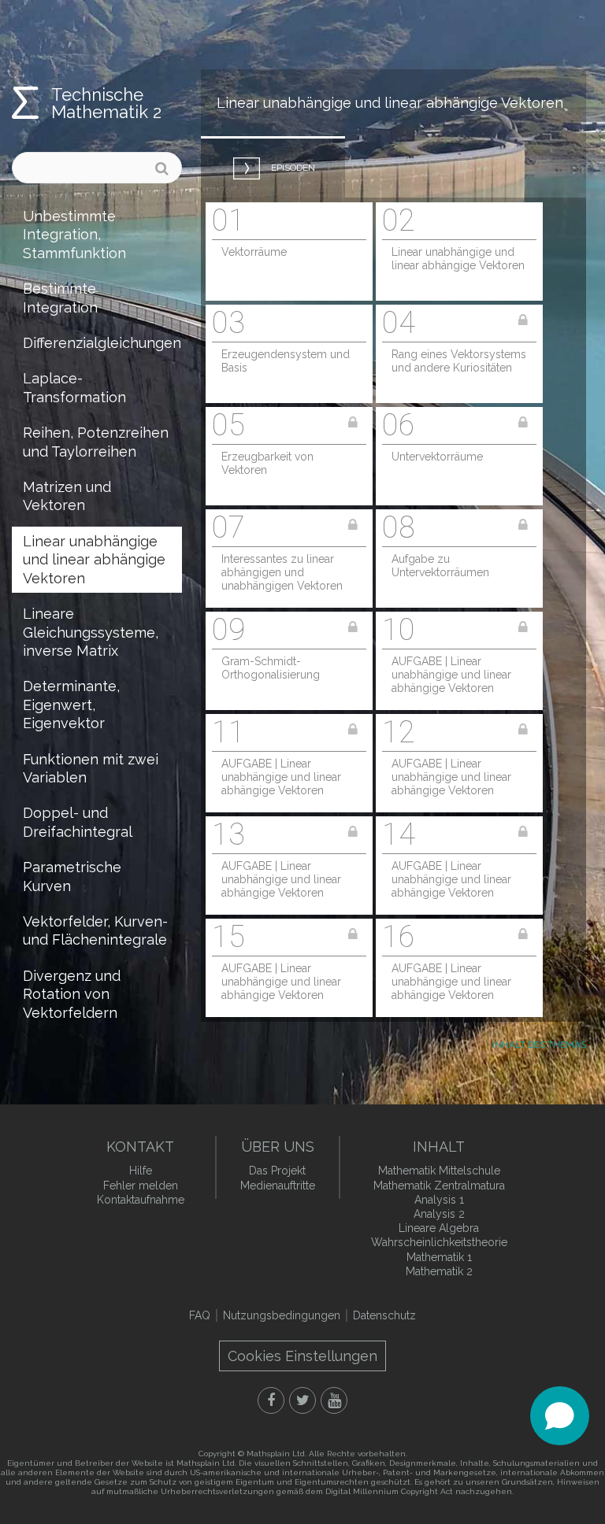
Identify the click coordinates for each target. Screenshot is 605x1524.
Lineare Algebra (439, 1228)
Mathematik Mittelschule (439, 1170)
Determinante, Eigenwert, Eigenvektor (71, 704)
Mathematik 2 (439, 1271)
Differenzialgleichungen (102, 343)
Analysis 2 (439, 1214)
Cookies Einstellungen (302, 1356)
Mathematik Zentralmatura (439, 1185)
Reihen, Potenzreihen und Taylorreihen (96, 441)
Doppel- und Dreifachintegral (77, 822)
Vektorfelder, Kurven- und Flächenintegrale (95, 930)
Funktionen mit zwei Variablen (90, 768)
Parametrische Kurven (72, 876)
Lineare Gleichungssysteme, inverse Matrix (90, 632)
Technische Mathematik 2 (106, 103)
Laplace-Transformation (74, 387)
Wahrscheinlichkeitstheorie (439, 1242)
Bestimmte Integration (60, 297)
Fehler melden (140, 1185)
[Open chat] (559, 1415)
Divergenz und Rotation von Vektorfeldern (72, 994)
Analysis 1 (439, 1199)
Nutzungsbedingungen (281, 1315)
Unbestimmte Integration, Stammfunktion (74, 234)
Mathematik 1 (439, 1257)
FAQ (199, 1315)
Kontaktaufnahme (140, 1199)
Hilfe (140, 1170)
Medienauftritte (277, 1185)
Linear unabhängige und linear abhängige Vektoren (94, 559)
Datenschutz (384, 1315)
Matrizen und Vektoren (67, 496)
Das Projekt (277, 1170)
